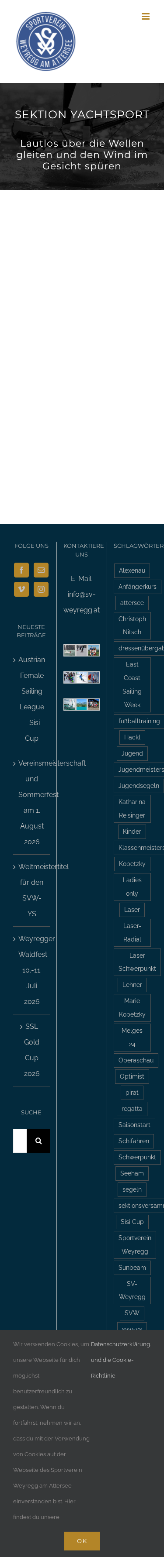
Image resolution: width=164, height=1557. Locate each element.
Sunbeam (132, 1267)
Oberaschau (136, 1060)
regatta (132, 1108)
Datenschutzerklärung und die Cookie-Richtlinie (120, 1360)
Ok (82, 1540)
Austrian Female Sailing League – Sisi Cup (31, 699)
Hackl (132, 737)
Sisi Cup (132, 1221)
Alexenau (132, 570)
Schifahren (134, 1141)
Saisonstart (134, 1124)
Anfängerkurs (138, 586)
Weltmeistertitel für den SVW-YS (31, 890)
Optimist (132, 1076)
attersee (132, 602)
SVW (132, 1312)
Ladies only (132, 886)
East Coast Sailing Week (132, 684)
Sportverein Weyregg (135, 1244)
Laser (132, 909)
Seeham (132, 1173)
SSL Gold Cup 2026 (32, 1050)
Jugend (132, 753)
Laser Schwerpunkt (137, 962)
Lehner (132, 984)
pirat (132, 1092)
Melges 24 (132, 1037)
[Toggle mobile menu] (146, 16)
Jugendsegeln (139, 785)
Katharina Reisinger (132, 808)
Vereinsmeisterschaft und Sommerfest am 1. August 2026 (31, 802)
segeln (132, 1189)
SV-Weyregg (132, 1290)
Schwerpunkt (137, 1157)
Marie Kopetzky (132, 1007)
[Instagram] (41, 589)
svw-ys (132, 1329)
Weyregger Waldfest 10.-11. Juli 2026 (31, 970)
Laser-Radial (132, 932)
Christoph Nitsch (132, 625)
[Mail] (41, 570)
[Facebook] (21, 570)
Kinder (132, 831)
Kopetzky (132, 863)
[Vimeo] (21, 589)
